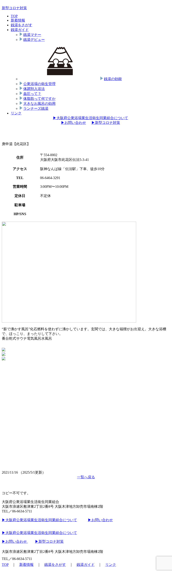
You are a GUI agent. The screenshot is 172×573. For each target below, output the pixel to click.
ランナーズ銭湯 (35, 108)
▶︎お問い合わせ (73, 123)
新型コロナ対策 (14, 8)
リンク (16, 113)
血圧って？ (32, 94)
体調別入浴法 (34, 89)
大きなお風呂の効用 (39, 103)
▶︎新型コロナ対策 (105, 123)
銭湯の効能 (113, 79)
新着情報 (18, 20)
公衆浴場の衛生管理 (39, 84)
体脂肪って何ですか (39, 99)
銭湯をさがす (21, 25)
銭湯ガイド (20, 30)
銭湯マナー (32, 35)
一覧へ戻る (86, 477)
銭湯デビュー (34, 40)
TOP (14, 16)
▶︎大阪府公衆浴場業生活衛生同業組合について (90, 118)
